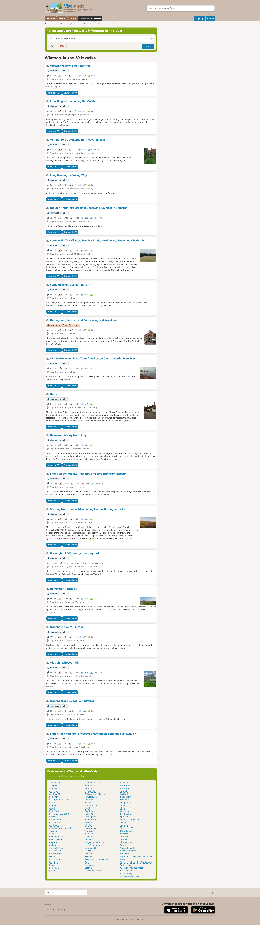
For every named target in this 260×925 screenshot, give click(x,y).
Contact (48, 904)
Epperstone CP (91, 785)
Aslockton (53, 791)
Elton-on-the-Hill (92, 782)
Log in (210, 18)
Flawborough (91, 797)
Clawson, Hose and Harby (60, 828)
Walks (62, 18)
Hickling (88, 825)
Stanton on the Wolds (130, 819)
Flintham (89, 799)
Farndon (88, 788)
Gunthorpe (90, 811)
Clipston (53, 833)
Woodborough (126, 873)
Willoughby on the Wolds (131, 867)
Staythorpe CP (126, 828)
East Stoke (53, 862)
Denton (52, 856)
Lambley (88, 839)
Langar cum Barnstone (95, 842)
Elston (52, 870)
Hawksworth (90, 819)
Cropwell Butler (56, 850)
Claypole (53, 831)
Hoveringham (91, 828)
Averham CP (54, 794)
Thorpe (123, 839)
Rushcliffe (124, 788)
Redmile (124, 782)
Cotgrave (53, 842)
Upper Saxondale (128, 850)
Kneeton (88, 836)
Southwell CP (126, 814)
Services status (121, 919)
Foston (88, 802)
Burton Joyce (55, 819)
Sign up (200, 18)
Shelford (124, 805)
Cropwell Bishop (56, 848)
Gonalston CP (91, 805)
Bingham (53, 805)
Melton (88, 850)
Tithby (123, 845)
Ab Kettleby (54, 782)
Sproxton (124, 816)
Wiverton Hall (126, 870)
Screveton (124, 799)
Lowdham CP (90, 848)
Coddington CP (56, 836)
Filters (58, 46)
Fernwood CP (91, 791)
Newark (88, 853)
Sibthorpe (124, 811)
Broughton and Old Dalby (61, 814)
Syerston (124, 833)
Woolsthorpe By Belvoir (130, 876)
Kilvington (89, 831)
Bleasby (52, 808)
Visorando (49, 24)
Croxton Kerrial (56, 853)
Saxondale (125, 791)
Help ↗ (72, 18)
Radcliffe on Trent (93, 870)
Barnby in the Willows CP (60, 799)
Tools (49, 18)
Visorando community (55, 909)
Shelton (123, 808)
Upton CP (124, 853)
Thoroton (124, 836)
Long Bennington (92, 845)
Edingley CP (54, 867)
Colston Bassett (56, 839)
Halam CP (89, 814)
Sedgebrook (125, 802)
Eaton (51, 865)
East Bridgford (55, 859)
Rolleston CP (125, 785)
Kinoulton (89, 833)
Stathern (124, 822)
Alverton (53, 788)
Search (148, 46)
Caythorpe (54, 825)
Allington (53, 785)
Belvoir (52, 802)
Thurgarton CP (127, 842)
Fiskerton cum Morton (95, 794)
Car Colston (54, 822)
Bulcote (52, 816)
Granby (88, 808)
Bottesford (54, 811)
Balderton (53, 797)
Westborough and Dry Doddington (136, 862)
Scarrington (125, 797)
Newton (88, 856)
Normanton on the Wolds (96, 859)
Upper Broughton (128, 848)
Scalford (124, 794)
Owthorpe (89, 865)
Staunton (124, 825)
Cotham (52, 845)
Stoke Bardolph (127, 831)
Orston (88, 862)
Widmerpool (125, 865)
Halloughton (90, 816)
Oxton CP (89, 867)
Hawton (88, 822)
